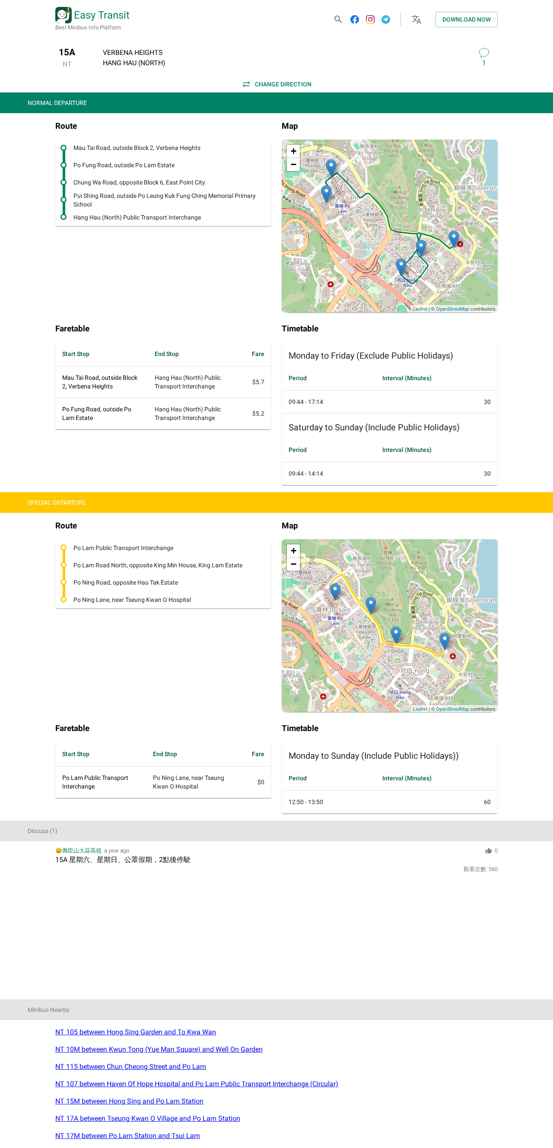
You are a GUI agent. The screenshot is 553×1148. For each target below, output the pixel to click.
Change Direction (283, 84)
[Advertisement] (276, 938)
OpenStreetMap (452, 308)
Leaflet (420, 308)
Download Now (466, 19)
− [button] (293, 164)
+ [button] (293, 151)
